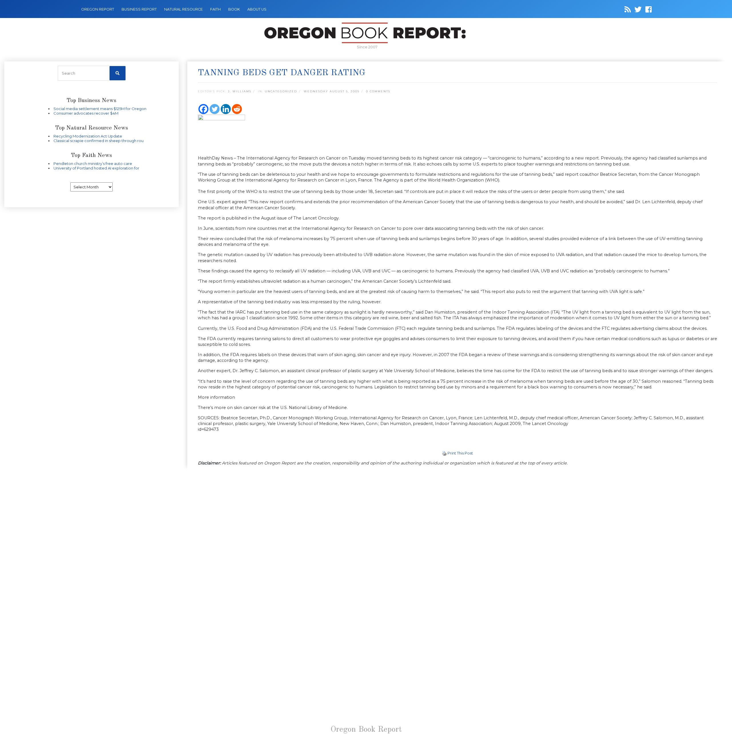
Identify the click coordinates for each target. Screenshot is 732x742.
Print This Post (460, 453)
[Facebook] (203, 109)
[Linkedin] (226, 109)
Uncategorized (281, 91)
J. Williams (239, 91)
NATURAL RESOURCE (183, 9)
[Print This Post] (444, 453)
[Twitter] (215, 109)
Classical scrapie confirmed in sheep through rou (98, 140)
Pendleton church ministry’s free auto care (92, 163)
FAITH (215, 9)
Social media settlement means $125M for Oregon (99, 108)
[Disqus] (457, 544)
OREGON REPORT (97, 9)
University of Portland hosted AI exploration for (96, 168)
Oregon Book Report (366, 730)
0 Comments (378, 91)
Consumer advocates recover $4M (85, 113)
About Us (256, 9)
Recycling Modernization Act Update (87, 136)
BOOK (234, 9)
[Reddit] (237, 109)
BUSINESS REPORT (139, 9)
